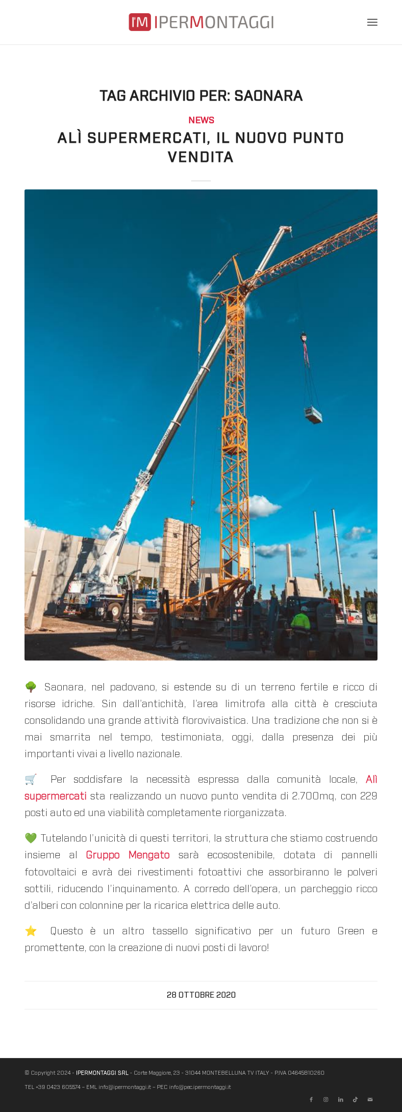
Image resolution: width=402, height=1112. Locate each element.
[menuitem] (372, 22)
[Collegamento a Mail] (370, 1099)
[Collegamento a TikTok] (355, 1099)
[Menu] (372, 22)
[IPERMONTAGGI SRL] (201, 29)
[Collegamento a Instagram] (326, 1099)
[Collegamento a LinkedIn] (340, 1099)
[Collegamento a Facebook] (311, 1099)
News (201, 120)
